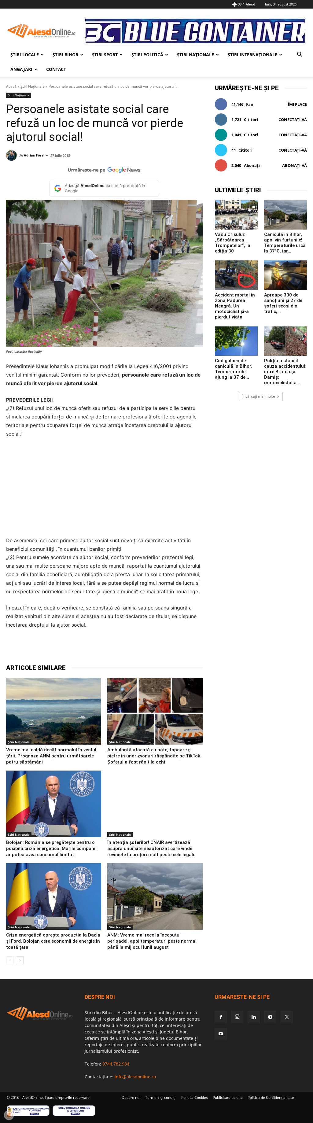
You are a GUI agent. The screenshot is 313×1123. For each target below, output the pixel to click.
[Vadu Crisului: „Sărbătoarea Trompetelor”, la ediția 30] (236, 215)
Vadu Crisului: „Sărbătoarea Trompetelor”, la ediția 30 (232, 243)
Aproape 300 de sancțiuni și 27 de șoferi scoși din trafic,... (283, 303)
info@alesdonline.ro (135, 1077)
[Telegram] (88, 648)
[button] (299, 55)
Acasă (11, 86)
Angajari (21, 69)
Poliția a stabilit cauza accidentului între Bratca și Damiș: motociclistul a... (284, 371)
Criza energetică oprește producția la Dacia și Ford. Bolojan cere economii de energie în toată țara (53, 941)
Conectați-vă (292, 119)
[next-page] (20, 960)
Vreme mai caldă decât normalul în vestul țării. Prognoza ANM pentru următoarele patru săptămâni (51, 756)
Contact (56, 69)
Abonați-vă (294, 165)
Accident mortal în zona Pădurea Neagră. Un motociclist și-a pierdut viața (235, 306)
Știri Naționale (195, 54)
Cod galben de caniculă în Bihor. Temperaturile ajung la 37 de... (233, 369)
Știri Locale (24, 54)
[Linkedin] (116, 648)
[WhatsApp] (102, 648)
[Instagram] (237, 1017)
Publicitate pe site (228, 1097)
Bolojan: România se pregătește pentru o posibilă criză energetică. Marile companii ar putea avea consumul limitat (51, 848)
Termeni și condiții (160, 1097)
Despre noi (131, 1097)
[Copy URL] (144, 648)
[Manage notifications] (9, 1115)
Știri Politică (147, 54)
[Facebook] (60, 648)
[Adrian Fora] (12, 155)
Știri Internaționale (252, 54)
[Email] (130, 648)
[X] (74, 648)
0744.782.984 (115, 1064)
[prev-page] (10, 960)
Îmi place (297, 104)
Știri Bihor (65, 54)
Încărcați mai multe (258, 396)
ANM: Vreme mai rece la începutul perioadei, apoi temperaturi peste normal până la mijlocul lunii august (152, 941)
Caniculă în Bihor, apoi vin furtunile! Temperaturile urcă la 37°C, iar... (285, 243)
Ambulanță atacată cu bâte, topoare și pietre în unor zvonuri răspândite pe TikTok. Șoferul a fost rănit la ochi (154, 756)
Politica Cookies (194, 1097)
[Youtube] (221, 1034)
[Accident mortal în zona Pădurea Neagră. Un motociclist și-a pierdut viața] (236, 275)
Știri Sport (105, 54)
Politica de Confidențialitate (271, 1097)
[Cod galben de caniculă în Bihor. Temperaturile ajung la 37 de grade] (236, 341)
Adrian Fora (34, 155)
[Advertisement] (104, 489)
